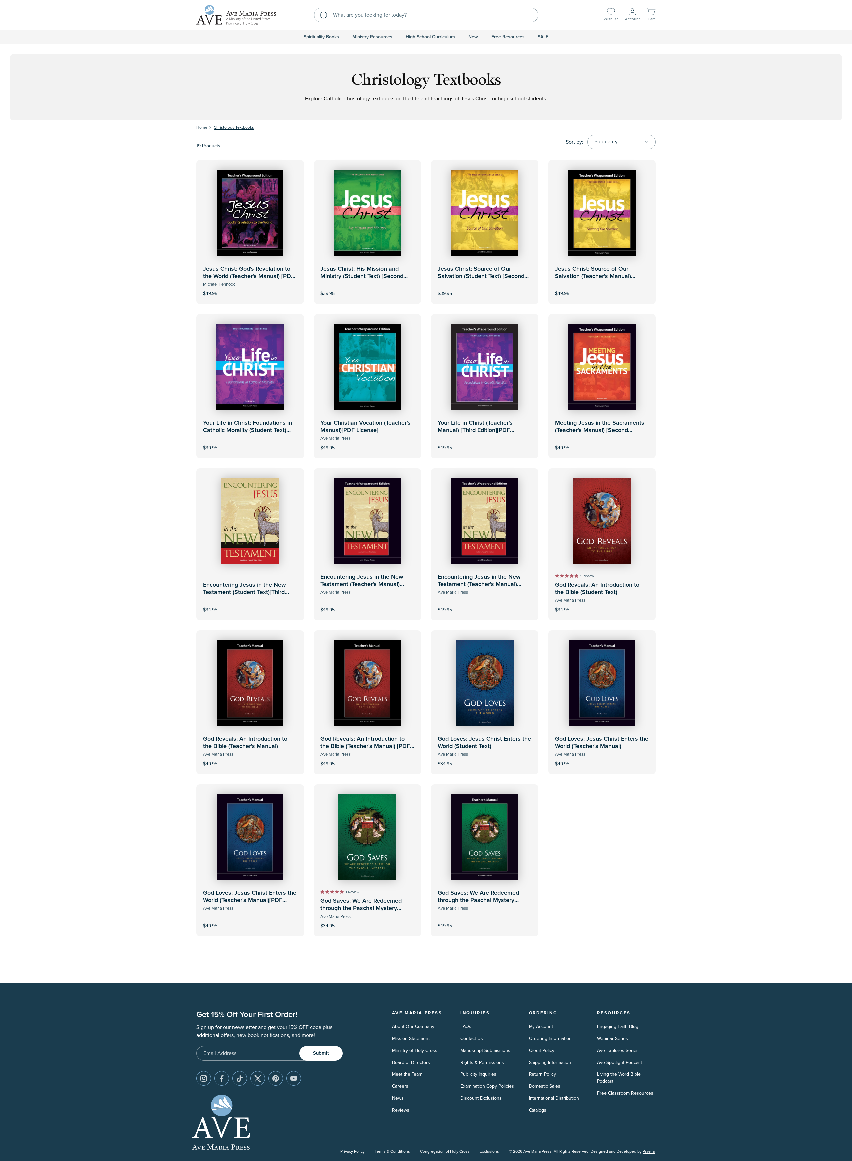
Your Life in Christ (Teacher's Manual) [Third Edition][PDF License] (475, 430)
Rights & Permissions (482, 1062)
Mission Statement (411, 1038)
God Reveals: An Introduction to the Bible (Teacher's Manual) (245, 742)
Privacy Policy (352, 1151)
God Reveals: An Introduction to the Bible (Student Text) (597, 588)
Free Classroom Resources (625, 1093)
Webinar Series (612, 1038)
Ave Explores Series (618, 1050)
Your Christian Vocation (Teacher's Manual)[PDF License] (365, 426)
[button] (651, 15)
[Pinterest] (275, 1078)
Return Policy (542, 1074)
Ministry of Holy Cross (414, 1050)
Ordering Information (550, 1038)
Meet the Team (407, 1074)
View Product (250, 289)
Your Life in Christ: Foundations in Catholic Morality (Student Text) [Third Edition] (247, 430)
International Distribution (554, 1098)
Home (201, 127)
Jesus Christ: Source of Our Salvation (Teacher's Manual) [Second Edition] (593, 276)
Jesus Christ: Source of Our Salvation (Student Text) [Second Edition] (481, 276)
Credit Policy (541, 1050)
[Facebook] (221, 1078)
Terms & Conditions (392, 1151)
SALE (543, 37)
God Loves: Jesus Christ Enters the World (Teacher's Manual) (601, 742)
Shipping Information (550, 1062)
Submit (321, 1053)
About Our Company (413, 1026)
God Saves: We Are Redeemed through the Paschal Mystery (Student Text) (361, 908)
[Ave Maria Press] (236, 15)
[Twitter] (257, 1078)
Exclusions (489, 1151)
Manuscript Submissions (485, 1050)
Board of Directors (411, 1062)
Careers (400, 1086)
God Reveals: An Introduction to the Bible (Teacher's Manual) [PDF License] (365, 746)
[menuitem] (321, 37)
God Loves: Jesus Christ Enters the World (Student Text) (484, 742)
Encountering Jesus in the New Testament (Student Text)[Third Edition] (244, 592)
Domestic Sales (544, 1086)
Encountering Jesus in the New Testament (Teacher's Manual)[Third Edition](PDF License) (479, 584)
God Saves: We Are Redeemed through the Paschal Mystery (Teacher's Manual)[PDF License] (481, 900)
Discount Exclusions (481, 1098)
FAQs (465, 1026)
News (398, 1098)
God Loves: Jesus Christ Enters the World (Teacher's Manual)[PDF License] (249, 900)
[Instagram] (203, 1078)
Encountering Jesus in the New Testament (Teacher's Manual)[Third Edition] (361, 584)
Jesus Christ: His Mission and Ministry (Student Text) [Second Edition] (361, 276)
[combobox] (426, 15)
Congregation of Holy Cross (445, 1151)
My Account (541, 1026)
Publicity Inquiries (478, 1074)
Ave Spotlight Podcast (619, 1062)
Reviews (400, 1110)
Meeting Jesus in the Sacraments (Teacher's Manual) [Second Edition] (599, 430)
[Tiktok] (239, 1078)
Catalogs (537, 1110)
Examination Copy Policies (487, 1086)
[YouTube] (293, 1078)
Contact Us (471, 1038)
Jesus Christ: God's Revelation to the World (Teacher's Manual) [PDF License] (248, 276)
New (473, 37)
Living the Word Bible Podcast (619, 1077)
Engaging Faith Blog (617, 1026)
